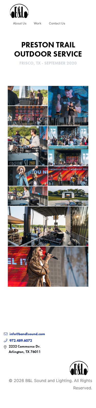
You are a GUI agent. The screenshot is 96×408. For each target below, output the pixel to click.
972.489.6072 (20, 340)
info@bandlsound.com (27, 334)
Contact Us (57, 23)
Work (37, 23)
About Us (19, 23)
